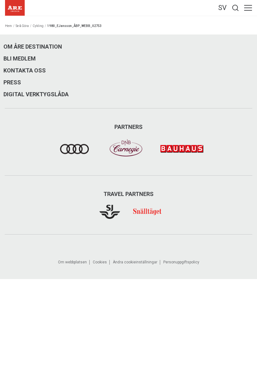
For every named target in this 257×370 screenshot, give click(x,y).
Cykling (38, 26)
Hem (8, 26)
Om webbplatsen (72, 262)
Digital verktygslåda (36, 94)
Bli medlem (19, 58)
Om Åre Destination (32, 47)
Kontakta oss (24, 70)
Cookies (100, 262)
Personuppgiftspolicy (181, 262)
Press (12, 82)
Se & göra (22, 26)
